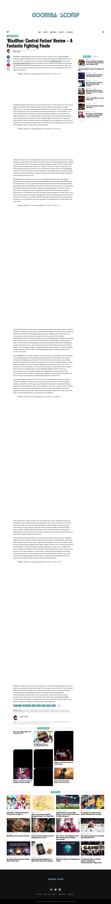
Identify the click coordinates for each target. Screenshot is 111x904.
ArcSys (59, 710)
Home (39, 32)
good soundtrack (35, 711)
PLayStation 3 (45, 711)
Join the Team (46, 894)
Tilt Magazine (69, 32)
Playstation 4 (54, 711)
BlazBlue (65, 710)
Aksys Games (34, 710)
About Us (39, 894)
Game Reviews (53, 32)
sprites (68, 711)
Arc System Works (44, 710)
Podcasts (61, 32)
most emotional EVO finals (22, 63)
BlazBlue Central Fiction (21, 711)
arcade (53, 710)
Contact (54, 894)
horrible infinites (56, 61)
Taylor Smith (16, 51)
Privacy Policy (62, 894)
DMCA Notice (71, 894)
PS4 (64, 711)
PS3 (60, 711)
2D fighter (26, 710)
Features (45, 32)
